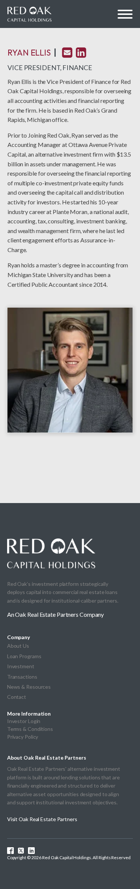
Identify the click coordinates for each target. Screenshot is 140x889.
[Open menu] (125, 14)
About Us (18, 646)
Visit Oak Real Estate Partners (42, 819)
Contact (16, 697)
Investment (20, 666)
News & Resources (29, 687)
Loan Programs (24, 656)
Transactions (22, 676)
